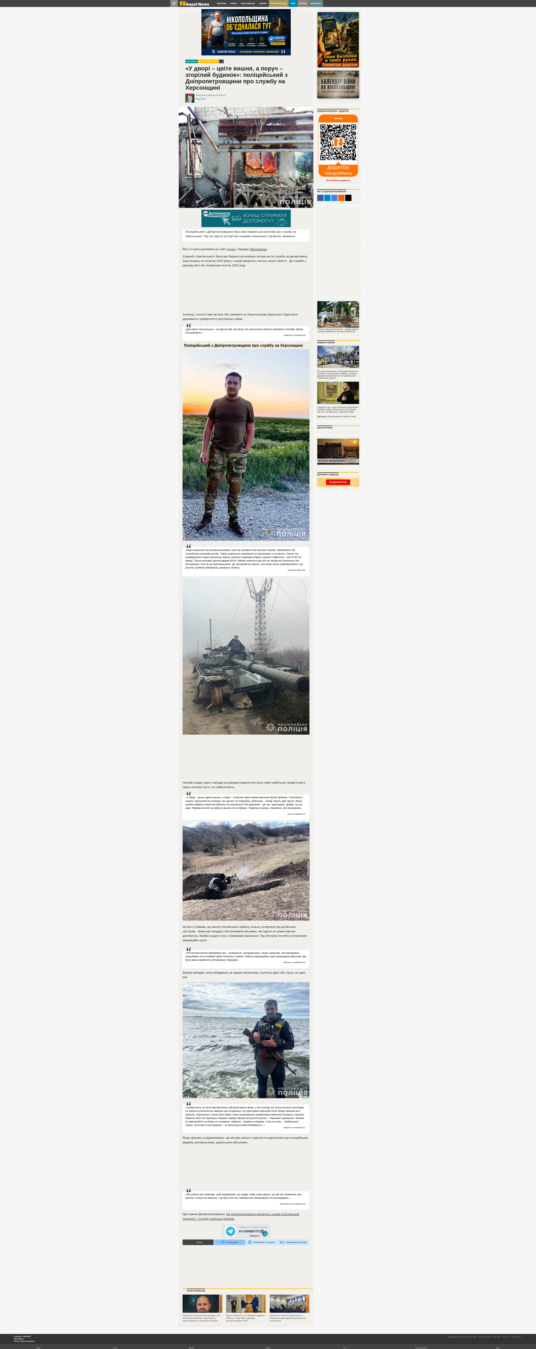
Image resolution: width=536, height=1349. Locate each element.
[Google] (334, 198)
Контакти (496, 1337)
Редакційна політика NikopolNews (462, 1337)
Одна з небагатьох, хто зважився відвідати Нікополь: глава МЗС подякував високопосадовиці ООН (245, 1318)
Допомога (316, 4)
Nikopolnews (258, 249)
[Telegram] (327, 198)
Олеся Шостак (208, 95)
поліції (231, 249)
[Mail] (348, 198)
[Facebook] (320, 198)
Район (233, 4)
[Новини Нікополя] (194, 6)
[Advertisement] (246, 291)
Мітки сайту (516, 1337)
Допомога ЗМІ (484, 1337)
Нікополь (221, 4)
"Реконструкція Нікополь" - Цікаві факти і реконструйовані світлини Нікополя (337, 330)
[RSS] (341, 198)
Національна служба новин (342, 416)
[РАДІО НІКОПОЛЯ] (338, 84)
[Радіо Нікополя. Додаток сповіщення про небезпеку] (338, 40)
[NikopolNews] (246, 1231)
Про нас (505, 1337)
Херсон (215, 61)
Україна (263, 4)
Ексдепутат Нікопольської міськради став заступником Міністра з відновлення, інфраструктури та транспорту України (201, 1318)
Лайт (293, 4)
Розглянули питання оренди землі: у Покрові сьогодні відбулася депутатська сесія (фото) (288, 1318)
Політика (207, 61)
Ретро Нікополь (278, 4)
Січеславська (248, 4)
